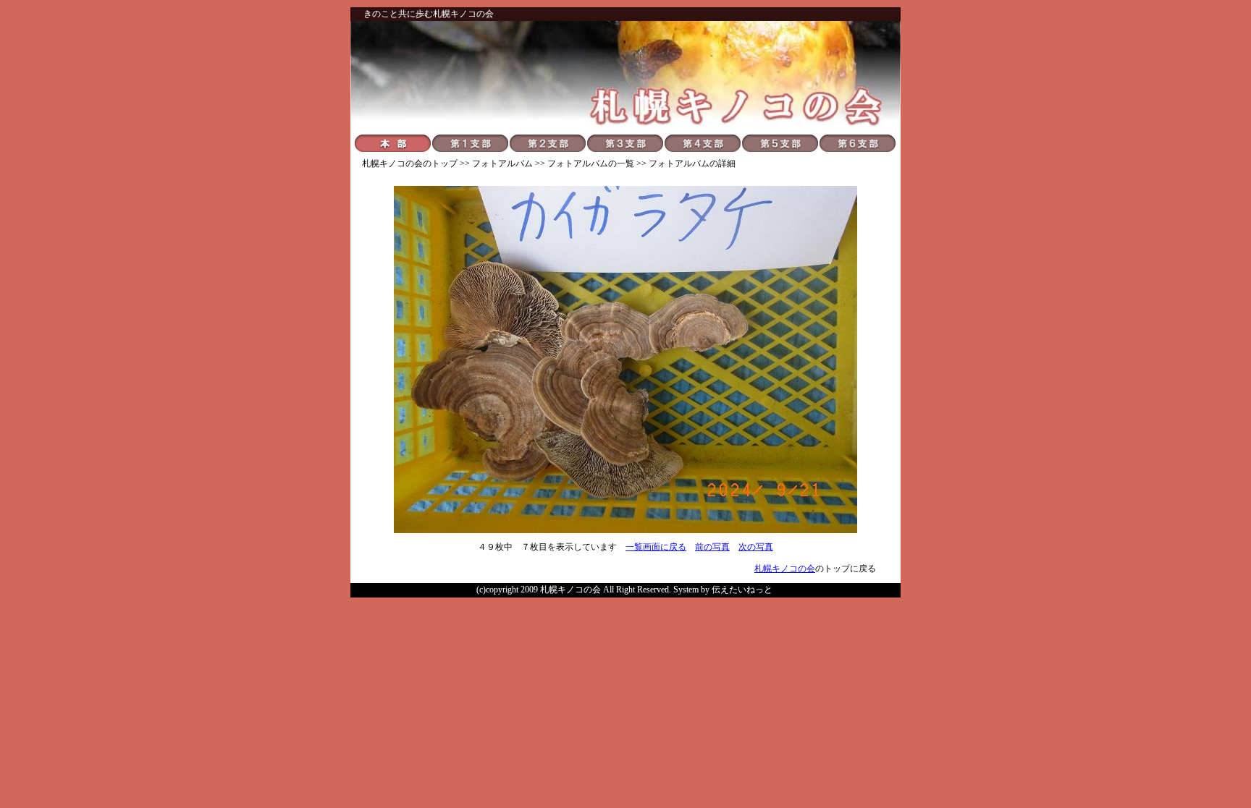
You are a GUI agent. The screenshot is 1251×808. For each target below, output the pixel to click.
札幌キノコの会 (392, 163)
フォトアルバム (502, 163)
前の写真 (712, 547)
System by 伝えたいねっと (722, 589)
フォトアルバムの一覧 (590, 163)
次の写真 (755, 547)
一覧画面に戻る (656, 547)
